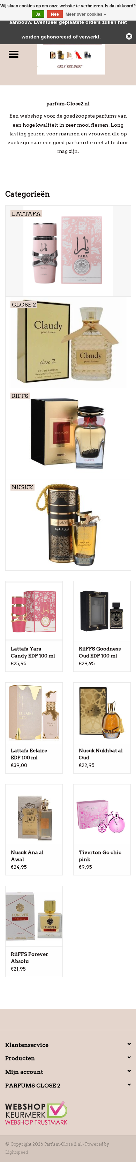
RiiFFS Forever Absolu (29, 957)
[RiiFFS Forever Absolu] (34, 916)
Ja (38, 14)
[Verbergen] (129, 36)
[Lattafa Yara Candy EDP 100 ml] (34, 611)
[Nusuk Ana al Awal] (34, 814)
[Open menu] (13, 54)
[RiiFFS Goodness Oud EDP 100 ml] (102, 611)
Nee (55, 14)
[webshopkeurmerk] (68, 1113)
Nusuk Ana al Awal (27, 856)
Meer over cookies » (86, 14)
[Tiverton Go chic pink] (102, 814)
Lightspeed (16, 1152)
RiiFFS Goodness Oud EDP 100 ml (100, 652)
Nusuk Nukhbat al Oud (101, 754)
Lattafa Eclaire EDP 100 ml (29, 754)
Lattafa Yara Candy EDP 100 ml (33, 652)
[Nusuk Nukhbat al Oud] (102, 712)
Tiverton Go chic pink (100, 856)
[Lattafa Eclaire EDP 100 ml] (34, 712)
